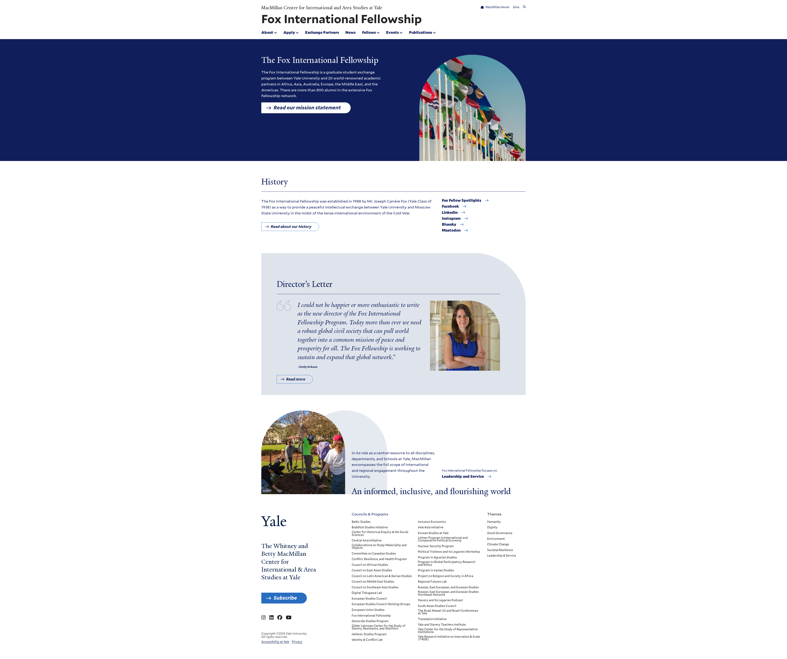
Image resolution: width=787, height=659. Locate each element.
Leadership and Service (463, 476)
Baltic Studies (361, 522)
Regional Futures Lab (432, 581)
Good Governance (499, 533)
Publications (420, 32)
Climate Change (498, 544)
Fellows (369, 32)
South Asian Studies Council (437, 606)
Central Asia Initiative (367, 540)
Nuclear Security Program (436, 546)
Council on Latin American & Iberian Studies (382, 576)
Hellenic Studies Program (369, 634)
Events (392, 32)
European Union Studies (368, 610)
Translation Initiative (432, 619)
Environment (496, 539)
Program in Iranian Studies (436, 570)
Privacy (297, 642)
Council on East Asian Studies (372, 570)
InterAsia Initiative (431, 527)
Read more (295, 379)
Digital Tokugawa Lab (367, 593)
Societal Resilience (500, 550)
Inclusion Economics (432, 522)
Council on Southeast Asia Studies (375, 587)
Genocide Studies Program (370, 621)
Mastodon (451, 230)
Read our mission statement (307, 108)
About (267, 32)
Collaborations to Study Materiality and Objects (379, 546)
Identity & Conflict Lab (367, 640)
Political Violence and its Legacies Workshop (449, 551)
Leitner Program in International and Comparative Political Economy (443, 539)
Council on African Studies (370, 565)
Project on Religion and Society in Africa (445, 576)
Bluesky (449, 224)
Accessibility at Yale (275, 642)
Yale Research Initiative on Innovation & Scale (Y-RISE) (449, 638)
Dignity (492, 527)
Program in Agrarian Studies (437, 557)
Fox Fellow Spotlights (461, 200)
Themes (494, 514)
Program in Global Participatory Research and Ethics (446, 563)
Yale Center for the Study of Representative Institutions (448, 631)
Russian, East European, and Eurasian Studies (448, 587)
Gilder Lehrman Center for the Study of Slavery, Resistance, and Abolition (378, 627)
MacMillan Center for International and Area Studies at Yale (321, 8)
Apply (289, 32)
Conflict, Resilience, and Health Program (379, 559)
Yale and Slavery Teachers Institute (442, 624)
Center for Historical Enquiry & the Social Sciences (380, 533)
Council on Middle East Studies (373, 581)
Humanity (494, 522)
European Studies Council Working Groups (381, 604)
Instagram (451, 218)
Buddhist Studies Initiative (370, 527)
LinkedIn (450, 212)
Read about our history (291, 226)
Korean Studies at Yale (433, 533)
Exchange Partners (322, 32)
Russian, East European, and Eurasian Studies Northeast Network (448, 593)
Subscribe (285, 598)
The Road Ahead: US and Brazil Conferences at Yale (448, 612)
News (350, 32)
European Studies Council (369, 598)
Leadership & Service (501, 555)
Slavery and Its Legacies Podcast (440, 600)
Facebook (450, 206)
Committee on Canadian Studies (374, 553)
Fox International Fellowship (371, 615)
